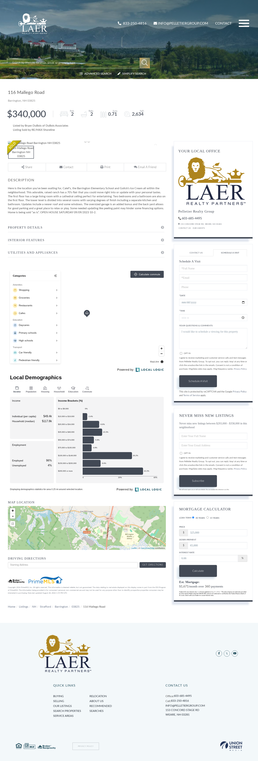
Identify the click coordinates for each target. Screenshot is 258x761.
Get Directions (152, 565)
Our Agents (199, 228)
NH (34, 606)
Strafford (45, 606)
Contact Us (185, 228)
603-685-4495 (192, 218)
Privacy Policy (240, 369)
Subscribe (198, 480)
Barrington (61, 606)
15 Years (214, 518)
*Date (182, 296)
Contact (223, 23)
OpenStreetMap (147, 548)
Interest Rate (186, 552)
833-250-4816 (134, 23)
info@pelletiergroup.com (183, 23)
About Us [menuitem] (97, 701)
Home (11, 606)
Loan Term (185, 518)
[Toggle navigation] (244, 23)
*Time (182, 311)
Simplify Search (134, 73)
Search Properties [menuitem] (67, 711)
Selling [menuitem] (58, 701)
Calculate (198, 571)
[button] (145, 63)
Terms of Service (191, 395)
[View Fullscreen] (12, 523)
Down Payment (187, 540)
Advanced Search (97, 73)
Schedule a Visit (230, 253)
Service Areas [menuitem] (63, 715)
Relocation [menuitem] (98, 696)
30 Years (200, 518)
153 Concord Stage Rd (182, 712)
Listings (23, 606)
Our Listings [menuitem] (62, 706)
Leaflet (134, 548)
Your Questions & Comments (196, 326)
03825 (76, 606)
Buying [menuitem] (58, 696)
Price (182, 527)
